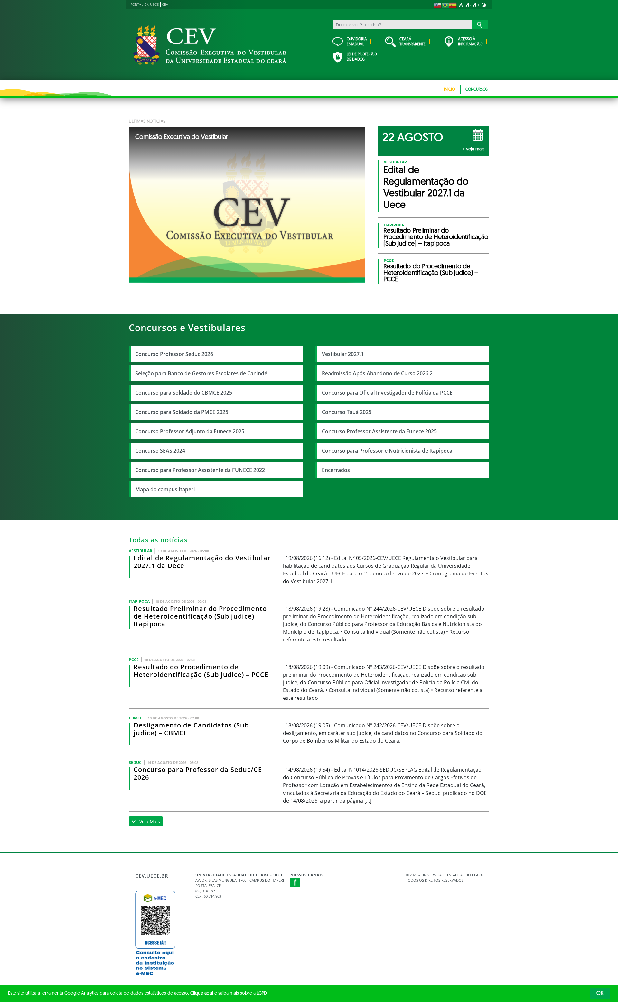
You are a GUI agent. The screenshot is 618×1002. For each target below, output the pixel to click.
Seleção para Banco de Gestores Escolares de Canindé (201, 373)
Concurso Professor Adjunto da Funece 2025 (189, 431)
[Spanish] (453, 5)
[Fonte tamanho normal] (460, 5)
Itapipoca (394, 225)
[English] (437, 5)
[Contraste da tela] (484, 5)
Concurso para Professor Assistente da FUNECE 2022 (200, 470)
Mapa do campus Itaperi (165, 489)
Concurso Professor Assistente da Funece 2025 (379, 431)
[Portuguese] (445, 5)
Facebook (295, 882)
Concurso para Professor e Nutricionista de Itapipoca (387, 450)
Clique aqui (201, 993)
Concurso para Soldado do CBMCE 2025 (183, 392)
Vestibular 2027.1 (343, 354)
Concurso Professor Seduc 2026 (174, 354)
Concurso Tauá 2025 (346, 412)
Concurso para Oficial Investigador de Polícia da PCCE (387, 392)
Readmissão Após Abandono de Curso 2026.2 (377, 373)
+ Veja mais (473, 149)
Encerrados (336, 470)
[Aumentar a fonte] (476, 5)
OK (600, 993)
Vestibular (395, 162)
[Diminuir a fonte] (468, 5)
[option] (247, 205)
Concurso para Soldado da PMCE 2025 (181, 412)
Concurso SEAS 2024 (160, 450)
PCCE (389, 261)
